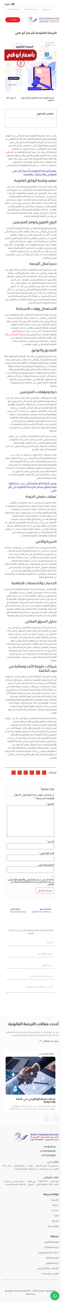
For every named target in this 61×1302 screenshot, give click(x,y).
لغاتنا (56, 1215)
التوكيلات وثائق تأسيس (48, 1268)
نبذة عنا (55, 1210)
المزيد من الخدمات (50, 1273)
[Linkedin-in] (39, 4)
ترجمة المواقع (52, 1263)
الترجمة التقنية (52, 1257)
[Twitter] (55, 4)
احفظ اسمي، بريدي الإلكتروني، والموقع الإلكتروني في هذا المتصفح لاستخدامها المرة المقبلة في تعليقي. (31, 881)
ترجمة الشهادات (51, 1247)
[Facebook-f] (50, 4)
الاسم (50, 841)
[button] (8, 113)
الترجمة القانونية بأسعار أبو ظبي (31, 98)
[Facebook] (39, 1285)
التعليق (50, 804)
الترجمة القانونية (48, 98)
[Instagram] (44, 4)
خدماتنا (55, 1205)
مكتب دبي (53, 1161)
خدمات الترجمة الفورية (48, 1252)
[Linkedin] (22, 1285)
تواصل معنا (53, 1226)
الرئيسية (55, 1200)
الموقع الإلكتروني (46, 865)
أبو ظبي (9, 152)
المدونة (55, 1221)
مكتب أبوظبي (51, 1177)
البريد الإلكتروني (46, 853)
